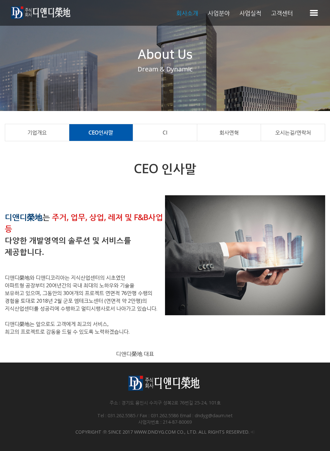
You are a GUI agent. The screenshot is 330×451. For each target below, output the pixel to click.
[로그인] (253, 432)
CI (165, 132)
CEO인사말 (101, 132)
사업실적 (250, 13)
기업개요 (37, 132)
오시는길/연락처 (293, 132)
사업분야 (219, 13)
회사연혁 (229, 132)
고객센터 (282, 13)
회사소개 (187, 13)
